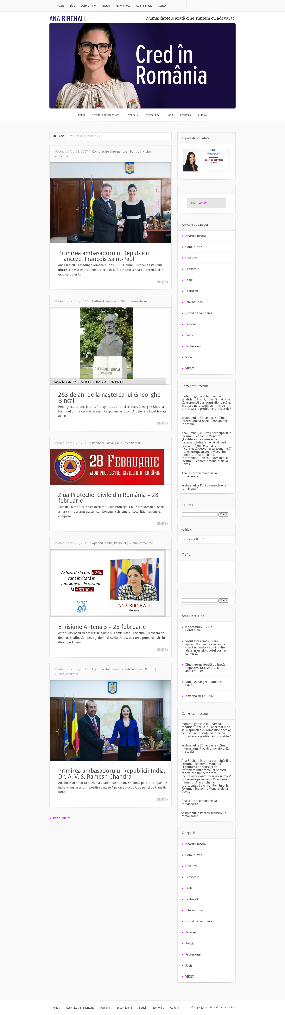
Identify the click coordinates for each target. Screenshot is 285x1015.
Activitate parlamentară (80, 1007)
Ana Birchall (198, 203)
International (119, 151)
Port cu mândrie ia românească (199, 474)
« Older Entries (59, 818)
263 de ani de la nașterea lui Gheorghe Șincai (109, 397)
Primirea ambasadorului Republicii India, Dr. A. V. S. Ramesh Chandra (111, 773)
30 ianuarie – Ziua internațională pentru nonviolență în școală (205, 421)
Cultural (98, 301)
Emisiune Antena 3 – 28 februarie (102, 626)
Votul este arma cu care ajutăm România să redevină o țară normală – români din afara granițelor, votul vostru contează (205, 647)
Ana (184, 473)
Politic (134, 151)
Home (61, 135)
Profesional (193, 346)
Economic (117, 669)
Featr (189, 280)
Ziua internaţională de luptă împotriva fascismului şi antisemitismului (205, 668)
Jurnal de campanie (198, 313)
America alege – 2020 (200, 696)
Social (110, 443)
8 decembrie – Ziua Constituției (198, 628)
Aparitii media (102, 543)
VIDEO (189, 368)
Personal (111, 301)
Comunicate (100, 151)
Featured (191, 291)
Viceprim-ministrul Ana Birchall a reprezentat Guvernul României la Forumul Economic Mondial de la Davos (205, 458)
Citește (161, 281)
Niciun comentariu (134, 301)
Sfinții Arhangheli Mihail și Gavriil (204, 683)
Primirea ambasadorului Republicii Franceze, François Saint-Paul (103, 256)
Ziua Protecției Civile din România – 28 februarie (108, 498)
